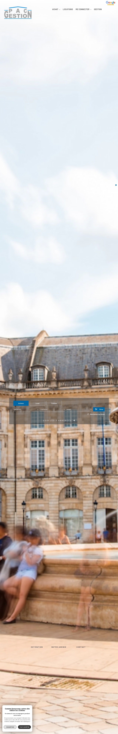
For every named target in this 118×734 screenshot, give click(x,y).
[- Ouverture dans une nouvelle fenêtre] (110, 4)
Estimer (54, 403)
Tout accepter (24, 727)
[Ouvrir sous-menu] (60, 9)
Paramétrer (10, 727)
